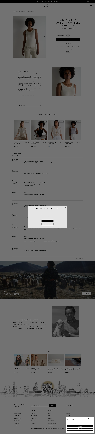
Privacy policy (90, 418)
